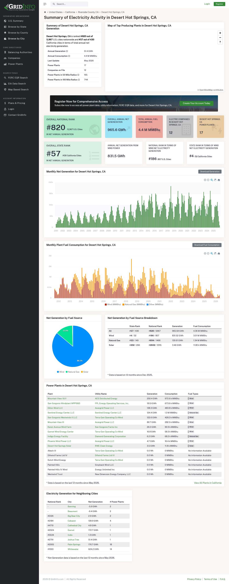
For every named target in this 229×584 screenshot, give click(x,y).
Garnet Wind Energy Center (61, 431)
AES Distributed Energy (106, 398)
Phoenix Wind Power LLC (59, 441)
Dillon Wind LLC (55, 408)
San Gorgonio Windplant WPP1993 (64, 403)
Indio (70, 535)
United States (55, 12)
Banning (72, 506)
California (70, 12)
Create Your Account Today (196, 103)
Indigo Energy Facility (58, 436)
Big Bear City (74, 516)
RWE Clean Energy (104, 446)
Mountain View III (56, 422)
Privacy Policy (194, 579)
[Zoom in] (220, 33)
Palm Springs (74, 544)
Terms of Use (210, 579)
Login (207, 4)
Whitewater (73, 549)
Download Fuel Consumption (206, 245)
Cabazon (72, 521)
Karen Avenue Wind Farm (59, 427)
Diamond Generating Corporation (110, 436)
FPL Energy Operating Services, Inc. (112, 403)
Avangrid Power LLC (104, 408)
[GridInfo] (19, 7)
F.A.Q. (222, 579)
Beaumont (72, 511)
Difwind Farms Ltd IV (105, 455)
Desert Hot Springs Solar (59, 446)
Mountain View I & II (57, 398)
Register (219, 4)
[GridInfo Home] (45, 12)
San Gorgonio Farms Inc (106, 427)
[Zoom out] (220, 37)
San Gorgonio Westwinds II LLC (62, 417)
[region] (19, 297)
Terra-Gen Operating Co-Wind (109, 417)
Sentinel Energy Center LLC (108, 412)
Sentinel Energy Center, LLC (61, 412)
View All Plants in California (208, 483)
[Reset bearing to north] (220, 42)
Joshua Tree (73, 539)
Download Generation (209, 171)
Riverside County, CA (88, 12)
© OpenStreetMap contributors (210, 89)
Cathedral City (74, 525)
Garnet (71, 530)
